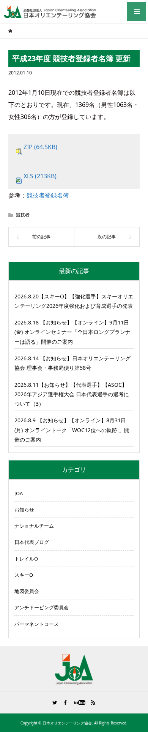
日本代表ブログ (31, 542)
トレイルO (26, 558)
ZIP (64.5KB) (40, 147)
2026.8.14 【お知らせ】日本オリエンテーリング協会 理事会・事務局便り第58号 (72, 363)
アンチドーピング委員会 (41, 607)
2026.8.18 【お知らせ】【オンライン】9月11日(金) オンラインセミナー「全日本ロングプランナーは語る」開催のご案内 (72, 332)
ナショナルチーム (34, 525)
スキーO (23, 574)
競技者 (23, 215)
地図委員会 (26, 591)
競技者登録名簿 (48, 195)
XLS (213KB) (40, 176)
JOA (18, 493)
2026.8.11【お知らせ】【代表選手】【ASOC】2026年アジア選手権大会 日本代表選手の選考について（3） (71, 394)
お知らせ (24, 509)
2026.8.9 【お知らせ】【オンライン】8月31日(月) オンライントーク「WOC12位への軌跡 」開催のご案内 (71, 430)
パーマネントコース (36, 624)
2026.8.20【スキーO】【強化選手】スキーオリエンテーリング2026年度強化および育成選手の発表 (73, 301)
